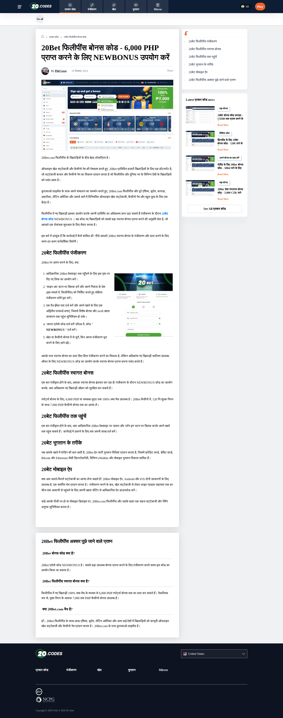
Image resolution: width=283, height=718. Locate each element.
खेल (99, 670)
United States (198, 654)
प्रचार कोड (42, 670)
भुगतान (132, 670)
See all (40, 19)
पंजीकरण (71, 670)
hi (246, 6)
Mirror (163, 670)
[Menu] (20, 7)
